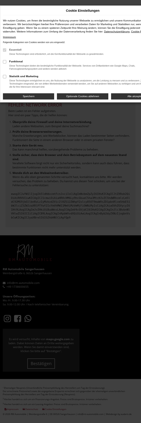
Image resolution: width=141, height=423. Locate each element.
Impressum (9, 37)
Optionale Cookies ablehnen (82, 96)
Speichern (29, 96)
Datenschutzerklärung (117, 31)
